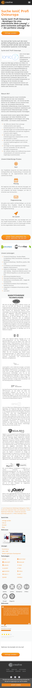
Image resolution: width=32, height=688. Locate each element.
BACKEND (6, 571)
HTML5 (20, 571)
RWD (20, 568)
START (8, 669)
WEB (5, 577)
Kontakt (4, 525)
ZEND (20, 565)
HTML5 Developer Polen (19, 513)
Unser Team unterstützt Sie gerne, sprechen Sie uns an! (16, 237)
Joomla (12, 591)
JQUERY (6, 568)
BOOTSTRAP (22, 559)
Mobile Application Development (11, 553)
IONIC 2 (6, 574)
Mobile (5, 591)
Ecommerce (5, 549)
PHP (5, 559)
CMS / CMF (5, 551)
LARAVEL (6, 565)
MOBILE (20, 577)
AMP (19, 574)
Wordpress (19, 591)
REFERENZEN (10, 671)
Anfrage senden (10, 33)
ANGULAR (21, 562)
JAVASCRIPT (7, 562)
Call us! (4, 523)
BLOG (24, 671)
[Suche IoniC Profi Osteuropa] (7, 2)
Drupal (5, 601)
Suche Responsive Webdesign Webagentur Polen (16, 508)
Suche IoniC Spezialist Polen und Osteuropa (13, 510)
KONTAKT (18, 671)
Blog (3, 527)
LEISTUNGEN (22, 669)
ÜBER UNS (14, 669)
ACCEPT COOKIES (16, 685)
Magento (12, 601)
